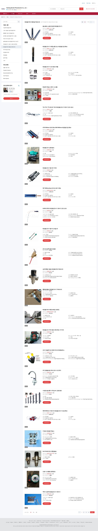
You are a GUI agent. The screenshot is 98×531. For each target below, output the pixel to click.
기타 (4, 60)
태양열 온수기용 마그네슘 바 (50, 228)
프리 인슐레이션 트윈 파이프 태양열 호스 (53, 350)
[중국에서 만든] (9, 2)
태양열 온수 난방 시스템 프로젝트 (10, 44)
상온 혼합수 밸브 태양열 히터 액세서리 (53, 269)
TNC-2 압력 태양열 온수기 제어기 (51, 492)
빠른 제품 (63, 520)
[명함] (18, 85)
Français (28, 522)
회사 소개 (20, 13)
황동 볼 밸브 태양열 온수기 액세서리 (52, 289)
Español (33, 522)
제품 (13, 13)
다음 (92, 512)
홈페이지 (5, 13)
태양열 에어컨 (6, 52)
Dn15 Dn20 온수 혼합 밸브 (50, 451)
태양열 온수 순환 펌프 (48, 147)
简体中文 (15, 522)
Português (42, 522)
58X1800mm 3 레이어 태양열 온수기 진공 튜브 (55, 411)
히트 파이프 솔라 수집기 (8, 38)
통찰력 (68, 520)
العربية (61, 522)
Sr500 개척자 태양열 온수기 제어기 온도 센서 (55, 208)
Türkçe (78, 522)
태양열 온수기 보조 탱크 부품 (50, 66)
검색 (27, 13)
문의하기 (34, 13)
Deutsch (37, 522)
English (11, 522)
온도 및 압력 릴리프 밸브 (49, 249)
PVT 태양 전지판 (6, 49)
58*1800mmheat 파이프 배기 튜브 (52, 188)
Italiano (47, 522)
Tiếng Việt (82, 522)
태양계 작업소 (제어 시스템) (50, 87)
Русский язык (52, 522)
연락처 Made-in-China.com (55, 520)
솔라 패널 (5, 57)
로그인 (83, 3)
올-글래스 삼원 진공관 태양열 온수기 (52, 26)
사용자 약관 (39, 520)
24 (30, 512)
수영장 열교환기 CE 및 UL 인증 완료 (52, 390)
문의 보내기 (46, 38)
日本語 (24, 522)
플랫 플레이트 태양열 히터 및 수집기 (10, 41)
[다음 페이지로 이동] (93, 22)
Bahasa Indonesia (89, 522)
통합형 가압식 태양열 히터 (8, 33)
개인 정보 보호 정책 (45, 520)
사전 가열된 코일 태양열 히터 (9, 30)
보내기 (11, 98)
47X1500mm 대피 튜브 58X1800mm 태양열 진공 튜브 (57, 127)
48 (36, 512)
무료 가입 (88, 3)
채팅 (11, 91)
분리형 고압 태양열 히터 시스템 (9, 36)
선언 (34, 520)
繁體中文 (20, 522)
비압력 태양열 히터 (7, 27)
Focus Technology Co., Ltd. (50, 524)
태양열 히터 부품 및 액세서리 (9, 46)
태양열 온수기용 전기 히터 (50, 168)
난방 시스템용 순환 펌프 (49, 471)
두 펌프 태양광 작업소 (48, 431)
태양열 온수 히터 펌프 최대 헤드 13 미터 (53, 330)
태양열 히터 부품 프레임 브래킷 (51, 309)
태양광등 (5, 55)
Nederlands (66, 522)
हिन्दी (70, 522)
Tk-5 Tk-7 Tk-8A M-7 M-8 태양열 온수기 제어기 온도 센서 (58, 107)
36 (33, 512)
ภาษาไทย (73, 522)
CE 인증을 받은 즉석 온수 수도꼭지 (52, 370)
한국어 (57, 522)
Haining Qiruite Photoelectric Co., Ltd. (16, 8)
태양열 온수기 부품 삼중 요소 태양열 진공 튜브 (55, 46)
